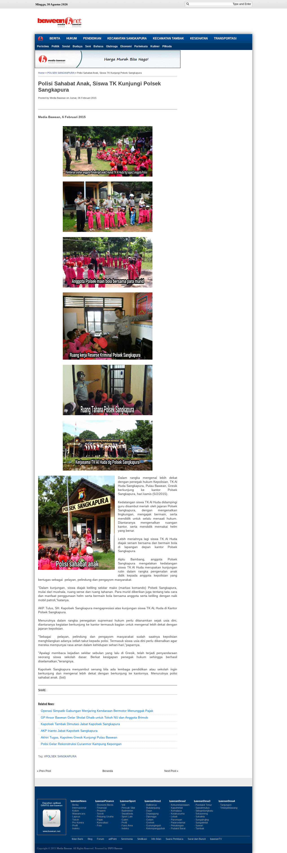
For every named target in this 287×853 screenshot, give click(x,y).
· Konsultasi (101, 822)
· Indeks (75, 828)
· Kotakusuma (177, 813)
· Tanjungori (225, 804)
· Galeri (124, 819)
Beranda (107, 771)
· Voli (122, 804)
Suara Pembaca (174, 839)
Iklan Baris (77, 839)
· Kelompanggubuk (155, 828)
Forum (100, 839)
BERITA (55, 38)
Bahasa (98, 46)
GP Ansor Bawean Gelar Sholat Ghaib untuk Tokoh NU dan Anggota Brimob (94, 717)
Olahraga (112, 46)
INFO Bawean (115, 848)
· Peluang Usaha (104, 816)
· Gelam (149, 819)
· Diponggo (151, 816)
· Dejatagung (152, 813)
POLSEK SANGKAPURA (60, 72)
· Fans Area (126, 825)
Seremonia (127, 839)
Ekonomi (126, 46)
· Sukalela (199, 816)
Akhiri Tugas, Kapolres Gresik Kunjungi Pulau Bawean (79, 737)
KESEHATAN (199, 38)
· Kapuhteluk (176, 807)
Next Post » (171, 771)
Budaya (78, 46)
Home (41, 72)
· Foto (98, 825)
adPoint (113, 839)
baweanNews (78, 801)
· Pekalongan (176, 825)
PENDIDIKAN (92, 38)
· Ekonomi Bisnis (104, 804)
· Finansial (101, 807)
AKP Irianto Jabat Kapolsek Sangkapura (69, 730)
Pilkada (167, 46)
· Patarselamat (177, 822)
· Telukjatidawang (228, 807)
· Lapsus (75, 816)
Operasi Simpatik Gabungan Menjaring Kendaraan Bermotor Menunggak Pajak (97, 711)
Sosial (66, 46)
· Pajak (99, 819)
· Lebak (173, 816)
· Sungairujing (201, 819)
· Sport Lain (126, 816)
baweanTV (216, 839)
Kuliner (155, 46)
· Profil (74, 825)
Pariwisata (141, 46)
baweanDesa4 (227, 801)
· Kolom (75, 810)
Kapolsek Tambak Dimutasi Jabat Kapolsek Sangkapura (80, 724)
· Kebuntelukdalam (179, 804)
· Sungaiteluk (201, 822)
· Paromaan (175, 819)
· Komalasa (175, 810)
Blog (90, 839)
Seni (88, 46)
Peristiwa (43, 46)
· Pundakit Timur (203, 804)
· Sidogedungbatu (203, 810)
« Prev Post (44, 771)
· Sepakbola (126, 813)
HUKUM (71, 38)
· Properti (100, 810)
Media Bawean (64, 848)
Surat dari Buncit (197, 839)
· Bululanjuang (152, 807)
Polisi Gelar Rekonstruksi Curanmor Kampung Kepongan (81, 744)
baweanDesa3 (202, 801)
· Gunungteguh (153, 825)
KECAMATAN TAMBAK (168, 38)
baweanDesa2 (177, 801)
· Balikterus (151, 804)
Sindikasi (142, 839)
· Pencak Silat (127, 807)
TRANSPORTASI (225, 38)
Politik (55, 46)
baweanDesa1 (153, 801)
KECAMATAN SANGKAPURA (127, 38)
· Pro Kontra (77, 822)
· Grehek (149, 822)
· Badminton (126, 810)
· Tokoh (75, 819)
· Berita (74, 804)
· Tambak (199, 828)
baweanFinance (104, 801)
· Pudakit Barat (177, 828)
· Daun (148, 810)
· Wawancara (78, 813)
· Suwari (198, 825)
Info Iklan (156, 839)
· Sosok (99, 813)
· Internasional (78, 807)
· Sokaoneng (201, 813)
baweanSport (128, 801)
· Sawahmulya (201, 807)
